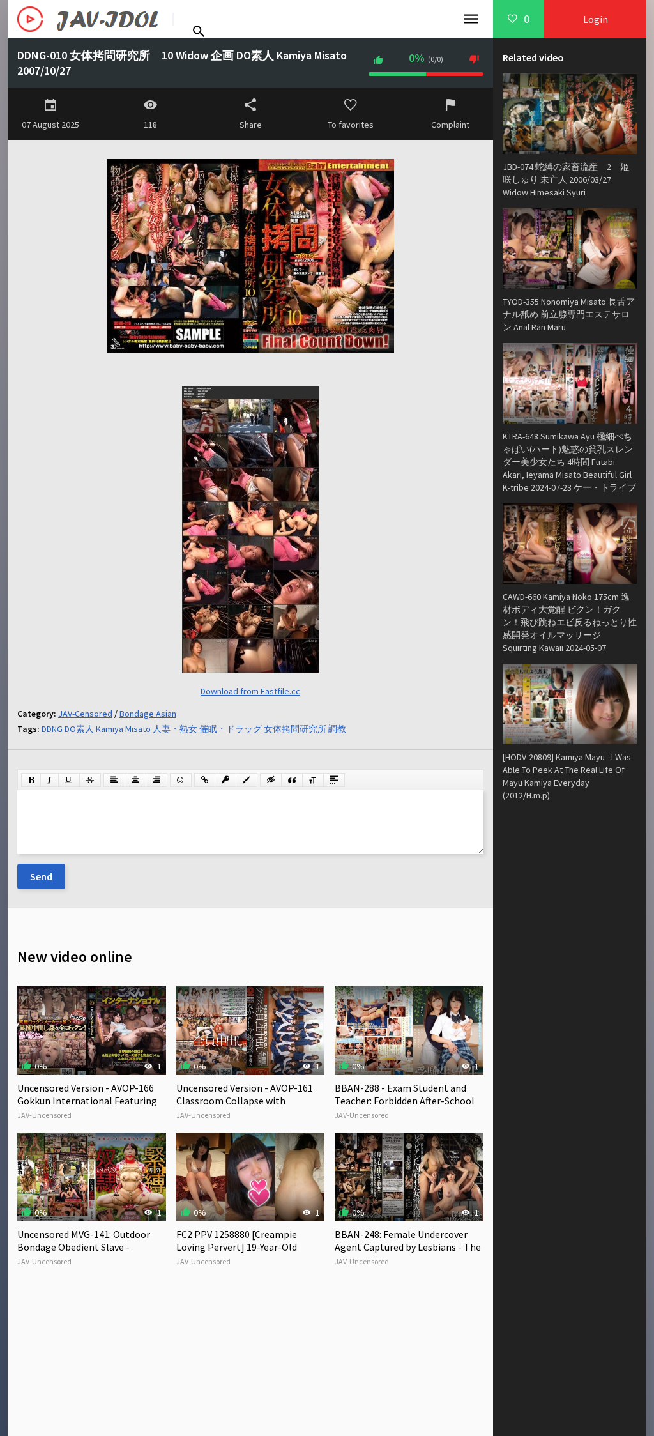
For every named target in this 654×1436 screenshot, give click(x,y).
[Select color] (246, 780)
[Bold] (31, 780)
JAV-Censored (85, 713)
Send (41, 876)
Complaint (450, 124)
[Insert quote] (292, 780)
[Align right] (156, 780)
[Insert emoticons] (181, 780)
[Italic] (49, 780)
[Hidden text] (271, 780)
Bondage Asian (147, 713)
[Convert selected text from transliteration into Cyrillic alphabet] (313, 780)
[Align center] (135, 780)
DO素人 (79, 729)
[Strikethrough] (90, 780)
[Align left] (114, 780)
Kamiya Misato (123, 729)
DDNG (52, 729)
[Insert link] (204, 780)
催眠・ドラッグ (230, 729)
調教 (337, 729)
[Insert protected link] (225, 780)
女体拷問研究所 (295, 729)
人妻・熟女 (175, 729)
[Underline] (69, 780)
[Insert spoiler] (334, 780)
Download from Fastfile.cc (250, 691)
